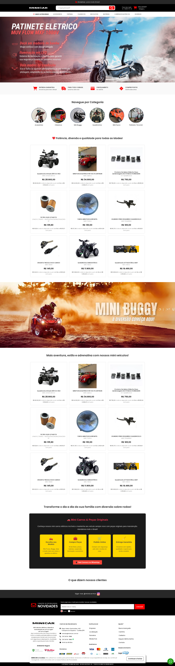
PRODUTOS (93, 639)
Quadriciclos (97, 125)
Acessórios (39, 125)
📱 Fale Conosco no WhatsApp (87, 562)
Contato (122, 642)
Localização (93, 632)
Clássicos (58, 125)
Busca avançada (125, 628)
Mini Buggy (78, 125)
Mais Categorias (42, 14)
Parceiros (92, 635)
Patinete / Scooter (136, 125)
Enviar (139, 606)
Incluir (65, 611)
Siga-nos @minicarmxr (85, 594)
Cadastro (122, 635)
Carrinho (122, 632)
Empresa (92, 628)
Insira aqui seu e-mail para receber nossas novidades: (79, 602)
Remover (73, 611)
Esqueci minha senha (126, 639)
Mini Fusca (116, 125)
